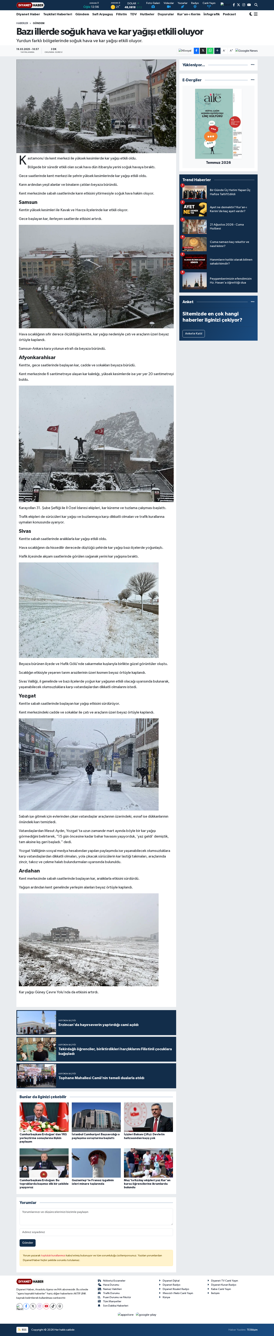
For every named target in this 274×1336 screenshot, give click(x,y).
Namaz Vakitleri (112, 1289)
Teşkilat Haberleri (57, 14)
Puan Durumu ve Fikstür (117, 1297)
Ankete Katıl (193, 333)
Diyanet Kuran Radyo (223, 1284)
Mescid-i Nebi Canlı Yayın (178, 1293)
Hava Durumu (111, 1284)
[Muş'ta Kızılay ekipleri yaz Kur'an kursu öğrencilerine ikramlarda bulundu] (148, 1162)
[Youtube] (46, 1306)
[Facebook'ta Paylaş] (196, 51)
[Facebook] (26, 1306)
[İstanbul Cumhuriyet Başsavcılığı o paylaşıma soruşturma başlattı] (96, 1117)
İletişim (215, 1293)
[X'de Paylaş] (203, 51)
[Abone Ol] (246, 50)
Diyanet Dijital (171, 1280)
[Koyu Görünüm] (250, 14)
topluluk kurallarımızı (53, 1255)
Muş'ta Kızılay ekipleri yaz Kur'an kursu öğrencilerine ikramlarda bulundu (147, 1184)
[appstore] (126, 1314)
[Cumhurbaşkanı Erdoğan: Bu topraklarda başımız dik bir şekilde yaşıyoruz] (44, 1162)
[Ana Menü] (255, 14)
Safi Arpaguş (102, 14)
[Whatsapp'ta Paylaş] (210, 51)
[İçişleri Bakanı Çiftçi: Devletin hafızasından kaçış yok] (148, 1117)
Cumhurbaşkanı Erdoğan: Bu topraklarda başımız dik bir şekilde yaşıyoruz (44, 1184)
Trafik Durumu (111, 1293)
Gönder (27, 1242)
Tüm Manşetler (112, 1301)
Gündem (82, 14)
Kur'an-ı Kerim (188, 14)
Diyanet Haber (28, 14)
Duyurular (166, 14)
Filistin (121, 14)
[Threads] (60, 1306)
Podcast (229, 14)
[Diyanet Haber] (30, 5)
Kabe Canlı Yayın (221, 1289)
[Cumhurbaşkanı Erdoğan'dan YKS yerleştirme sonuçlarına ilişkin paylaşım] (44, 1117)
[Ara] (256, 5)
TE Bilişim (252, 1329)
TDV (133, 14)
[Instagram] (40, 1306)
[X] (33, 1306)
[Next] (19, 1306)
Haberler (22, 23)
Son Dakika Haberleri (115, 1305)
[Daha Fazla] (217, 51)
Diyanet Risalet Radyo (176, 1289)
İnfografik (212, 14)
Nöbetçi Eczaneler (114, 1280)
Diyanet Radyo (171, 1284)
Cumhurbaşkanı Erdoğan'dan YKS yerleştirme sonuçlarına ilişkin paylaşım (43, 1138)
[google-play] (146, 1314)
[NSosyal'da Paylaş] (185, 51)
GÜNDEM (38, 23)
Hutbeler (147, 14)
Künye (166, 1297)
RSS (23, 1329)
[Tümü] (252, 65)
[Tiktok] (53, 1306)
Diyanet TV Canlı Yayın (224, 1280)
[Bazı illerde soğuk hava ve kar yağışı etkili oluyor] (96, 106)
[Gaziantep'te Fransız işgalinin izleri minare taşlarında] (96, 1162)
